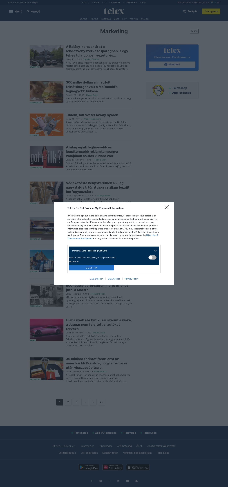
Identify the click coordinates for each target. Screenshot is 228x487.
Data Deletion (96, 279)
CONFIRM (91, 268)
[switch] (152, 257)
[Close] (168, 208)
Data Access (114, 279)
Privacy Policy (131, 279)
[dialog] (114, 243)
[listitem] (112, 250)
